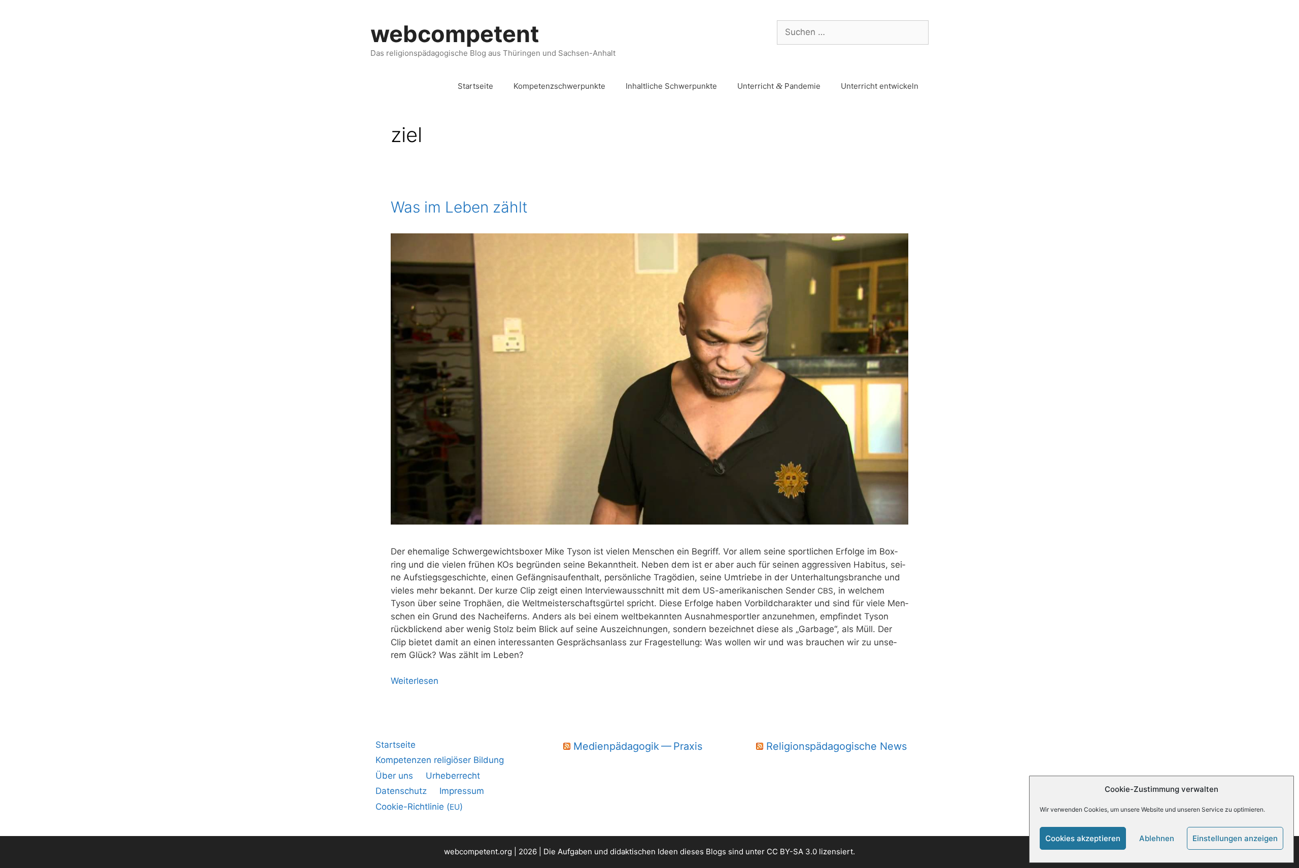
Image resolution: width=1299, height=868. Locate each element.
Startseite (475, 86)
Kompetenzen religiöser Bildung (439, 760)
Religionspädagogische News (836, 746)
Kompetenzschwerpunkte (559, 86)
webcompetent (454, 34)
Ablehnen (1156, 838)
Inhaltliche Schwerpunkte (671, 86)
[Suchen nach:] (853, 32)
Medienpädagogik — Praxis (637, 746)
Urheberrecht (453, 776)
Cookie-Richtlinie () (419, 807)
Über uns (394, 776)
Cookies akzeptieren (1082, 838)
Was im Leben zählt (459, 207)
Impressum (461, 791)
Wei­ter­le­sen (414, 681)
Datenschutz (401, 791)
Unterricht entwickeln (879, 86)
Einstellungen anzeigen (1235, 838)
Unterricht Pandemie (779, 86)
